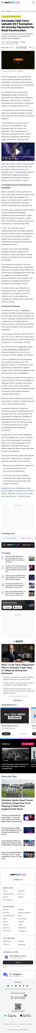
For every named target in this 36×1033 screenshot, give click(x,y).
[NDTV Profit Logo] (18, 874)
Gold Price (6, 928)
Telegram (21, 941)
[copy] (34, 47)
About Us (6, 1024)
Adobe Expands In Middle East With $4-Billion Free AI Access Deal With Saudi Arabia (11, 831)
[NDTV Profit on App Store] (26, 1015)
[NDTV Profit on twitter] (12, 985)
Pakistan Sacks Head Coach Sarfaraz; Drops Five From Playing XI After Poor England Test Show (17, 804)
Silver (26, 494)
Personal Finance (28, 491)
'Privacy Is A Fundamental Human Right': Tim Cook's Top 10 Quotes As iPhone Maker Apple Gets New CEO (11, 818)
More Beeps (18, 700)
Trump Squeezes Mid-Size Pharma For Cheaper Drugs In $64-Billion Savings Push (11, 843)
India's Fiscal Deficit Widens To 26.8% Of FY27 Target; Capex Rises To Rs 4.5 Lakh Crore (11, 856)
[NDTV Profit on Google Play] (10, 1015)
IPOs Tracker (7, 900)
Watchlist (21, 891)
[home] (12, 2)
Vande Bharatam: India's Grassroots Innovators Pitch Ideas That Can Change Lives (15, 766)
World (5, 919)
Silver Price (22, 928)
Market (4, 491)
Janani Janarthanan (12, 42)
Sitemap (30, 1024)
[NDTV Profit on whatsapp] (27, 985)
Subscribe (6, 733)
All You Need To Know (10, 726)
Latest (7, 496)
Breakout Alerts (8, 894)
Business (23, 42)
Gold (18, 494)
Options (21, 897)
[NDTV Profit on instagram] (15, 985)
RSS (18, 1026)
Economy (6, 913)
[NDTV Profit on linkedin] (19, 985)
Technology (22, 919)
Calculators (22, 931)
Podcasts (6, 944)
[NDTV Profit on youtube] (23, 985)
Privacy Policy (22, 1024)
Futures (5, 897)
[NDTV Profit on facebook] (8, 985)
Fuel (13, 494)
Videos (20, 925)
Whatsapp (21, 944)
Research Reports (24, 913)
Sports (5, 922)
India (19, 916)
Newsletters (7, 941)
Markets (6, 909)
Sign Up (18, 962)
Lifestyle (21, 922)
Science (6, 925)
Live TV (20, 894)
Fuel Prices (7, 931)
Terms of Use (13, 1024)
